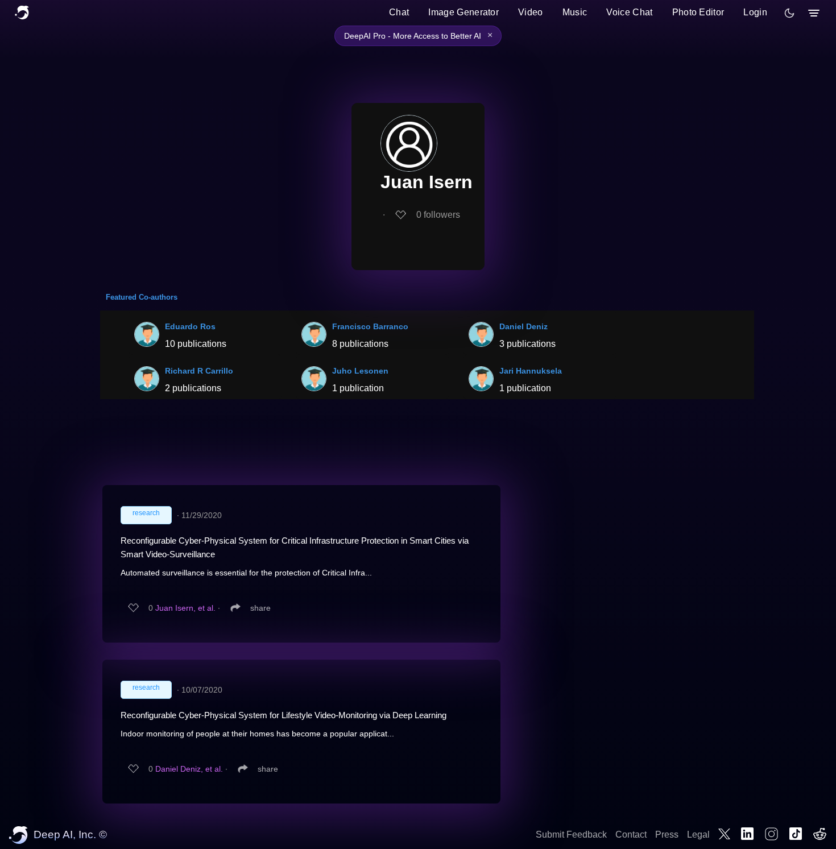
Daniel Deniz (523, 326)
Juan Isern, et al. (185, 607)
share (260, 607)
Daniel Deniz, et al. (189, 768)
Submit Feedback (571, 834)
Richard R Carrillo (199, 370)
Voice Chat (629, 12)
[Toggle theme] (789, 13)
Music (574, 12)
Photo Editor (698, 12)
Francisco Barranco (370, 326)
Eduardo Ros (190, 326)
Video (530, 12)
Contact (631, 834)
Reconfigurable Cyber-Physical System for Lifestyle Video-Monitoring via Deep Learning (283, 715)
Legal (698, 834)
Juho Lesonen (360, 370)
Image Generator (463, 12)
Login (755, 12)
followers (438, 215)
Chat (399, 12)
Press (666, 834)
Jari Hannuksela (530, 370)
